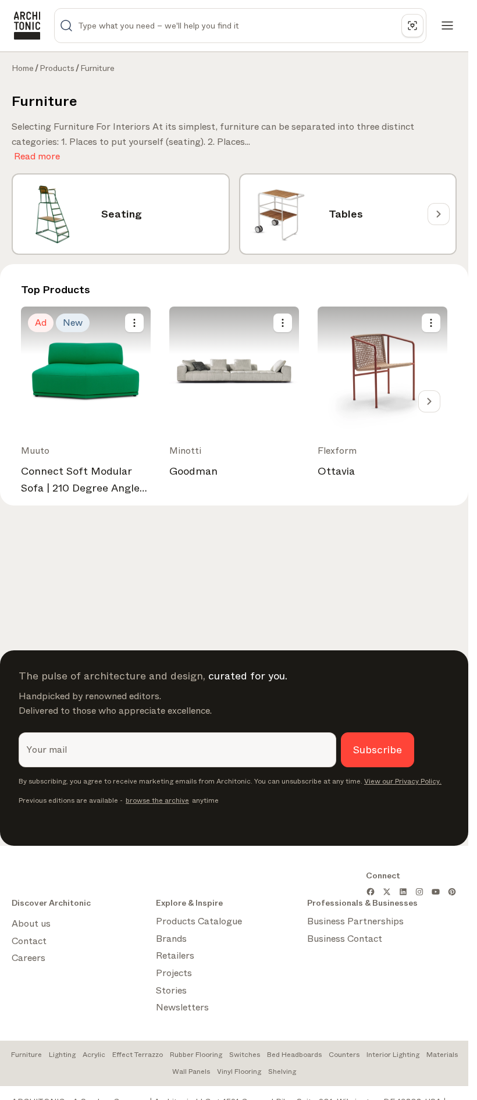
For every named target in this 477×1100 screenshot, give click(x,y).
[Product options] (134, 323)
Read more (37, 153)
